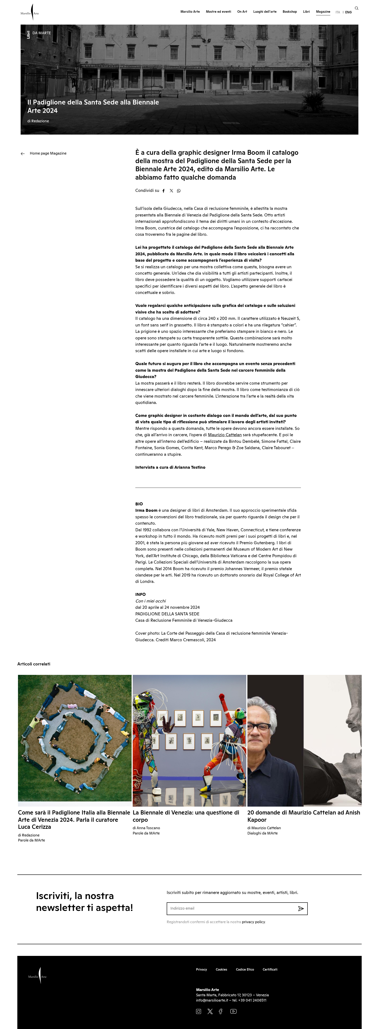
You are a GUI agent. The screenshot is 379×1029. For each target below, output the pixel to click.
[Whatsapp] (180, 191)
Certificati (270, 969)
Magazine (48, 153)
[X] (173, 191)
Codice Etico (245, 969)
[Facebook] (166, 191)
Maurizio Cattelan (225, 435)
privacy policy (253, 922)
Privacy (201, 969)
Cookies (221, 969)
